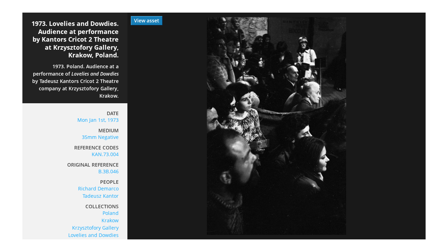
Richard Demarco (98, 188)
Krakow (110, 220)
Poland (111, 213)
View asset (146, 20)
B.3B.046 (108, 171)
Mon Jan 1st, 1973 (98, 120)
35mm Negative (100, 137)
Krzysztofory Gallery (95, 227)
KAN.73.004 (105, 154)
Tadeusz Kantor (101, 195)
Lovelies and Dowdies (93, 235)
